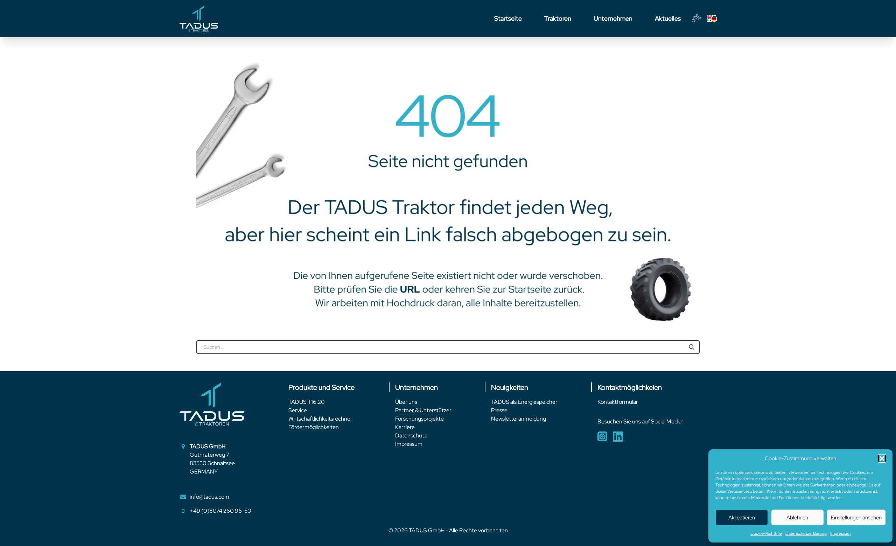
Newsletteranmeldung (518, 418)
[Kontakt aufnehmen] (696, 18)
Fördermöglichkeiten (313, 427)
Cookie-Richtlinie (766, 533)
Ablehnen (797, 517)
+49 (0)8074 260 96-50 (220, 510)
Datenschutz (411, 435)
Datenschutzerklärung (806, 533)
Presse (499, 410)
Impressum (840, 533)
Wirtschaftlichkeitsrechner (320, 418)
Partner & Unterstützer (423, 410)
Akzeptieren (741, 517)
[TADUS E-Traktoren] (198, 19)
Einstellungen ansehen (856, 517)
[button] (882, 458)
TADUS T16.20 (306, 402)
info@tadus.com (209, 496)
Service (297, 410)
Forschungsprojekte (419, 418)
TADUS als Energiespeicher (524, 402)
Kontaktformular (617, 402)
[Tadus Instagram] (602, 436)
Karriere (405, 427)
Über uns (406, 402)
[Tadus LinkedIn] (619, 436)
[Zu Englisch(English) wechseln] (712, 19)
